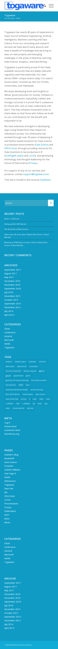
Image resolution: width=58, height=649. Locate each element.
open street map (12, 399)
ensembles (33, 366)
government (18, 376)
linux (27, 385)
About (7, 522)
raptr (35, 399)
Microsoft (9, 340)
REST (7, 514)
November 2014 (12, 307)
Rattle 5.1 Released (11, 218)
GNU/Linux (10, 148)
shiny (40, 403)
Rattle (20, 155)
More (7, 518)
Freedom (8, 465)
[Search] (43, 5)
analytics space (20, 362)
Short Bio (8, 488)
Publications (10, 511)
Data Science (42, 144)
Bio (5, 492)
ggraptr (8, 376)
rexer (48, 399)
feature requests (30, 371)
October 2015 (11, 299)
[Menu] (50, 5)
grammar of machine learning (17, 380)
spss (45, 403)
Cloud (7, 328)
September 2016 (12, 288)
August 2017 (10, 273)
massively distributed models (17, 390)
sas (34, 403)
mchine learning (36, 390)
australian (32, 362)
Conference (9, 332)
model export (27, 394)
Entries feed (10, 426)
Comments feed (12, 430)
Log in (7, 422)
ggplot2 (41, 371)
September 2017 (12, 269)
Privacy (33, 163)
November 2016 (12, 284)
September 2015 (12, 303)
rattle (41, 399)
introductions (11, 385)
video (8, 408)
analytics (9, 362)
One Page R (10, 473)
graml (28, 376)
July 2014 (8, 311)
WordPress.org (11, 433)
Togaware (9, 15)
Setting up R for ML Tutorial (15, 224)
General (8, 336)
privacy (23, 399)
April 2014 (9, 314)
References (10, 481)
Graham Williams (12, 469)
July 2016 (8, 292)
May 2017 (9, 277)
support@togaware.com (36, 174)
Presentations (11, 503)
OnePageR (10, 155)
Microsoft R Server (13, 394)
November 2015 (12, 296)
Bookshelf (9, 458)
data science (22, 366)
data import (10, 366)
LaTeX (32, 155)
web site (30, 408)
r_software (26, 403)
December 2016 (12, 281)
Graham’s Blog (11, 454)
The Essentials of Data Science (16, 229)
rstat (17, 403)
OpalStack (45, 179)
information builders (39, 380)
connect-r (42, 362)
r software (9, 403)
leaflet (20, 385)
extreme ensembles (13, 371)
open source (40, 394)
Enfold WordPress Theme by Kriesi (18, 645)
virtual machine (18, 408)
